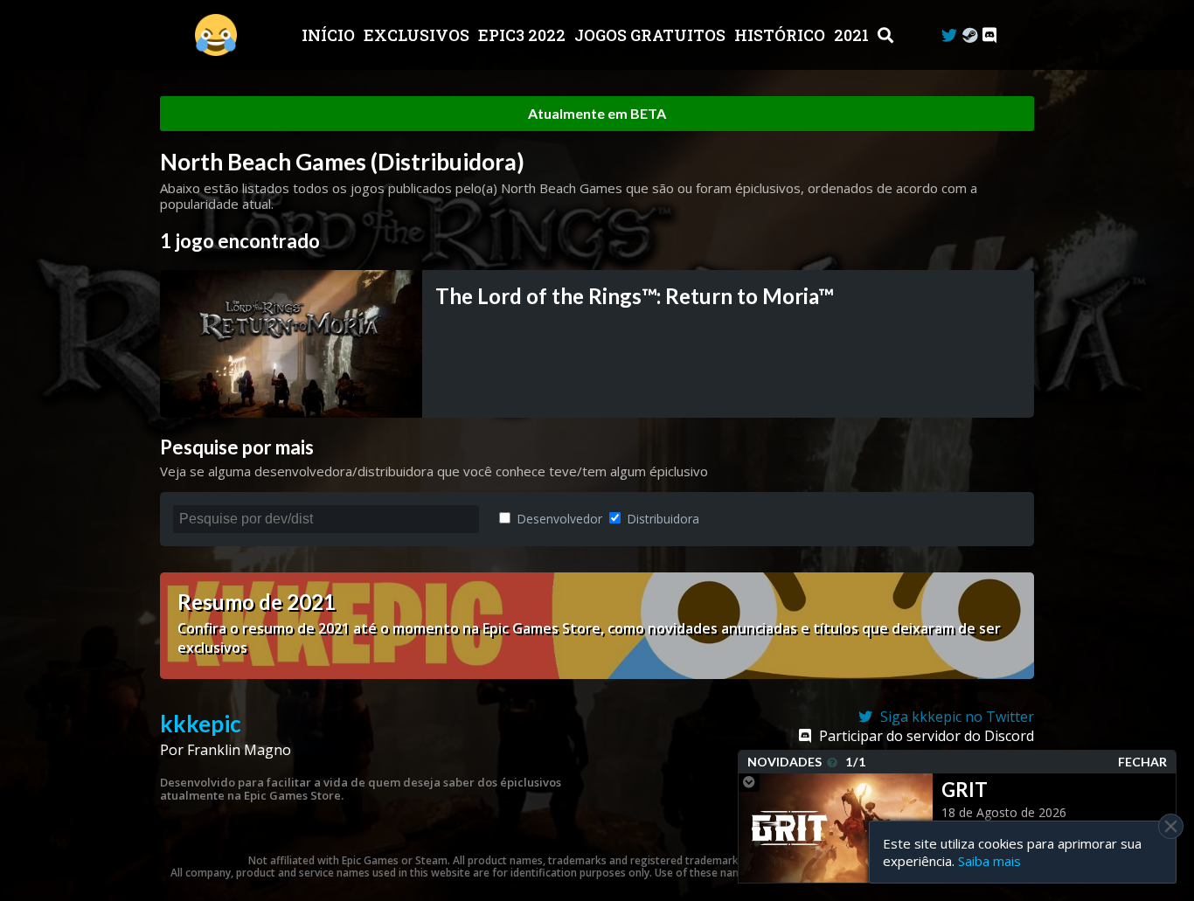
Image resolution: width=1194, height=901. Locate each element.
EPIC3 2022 (523, 34)
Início (330, 34)
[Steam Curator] (969, 35)
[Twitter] (949, 35)
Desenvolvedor (557, 518)
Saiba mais (989, 861)
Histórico (781, 34)
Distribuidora (661, 518)
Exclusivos (418, 34)
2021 (853, 34)
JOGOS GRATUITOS (651, 34)
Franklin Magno (239, 749)
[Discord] (989, 35)
